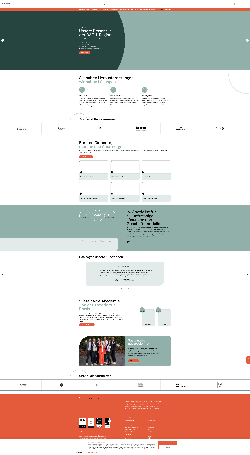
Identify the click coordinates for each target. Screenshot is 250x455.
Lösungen (103, 4)
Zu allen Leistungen (86, 157)
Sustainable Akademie (87, 325)
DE (229, 4)
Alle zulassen (168, 442)
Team (149, 429)
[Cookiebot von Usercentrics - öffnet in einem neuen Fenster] (79, 452)
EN (231, 4)
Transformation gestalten (150, 177)
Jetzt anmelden (167, 9)
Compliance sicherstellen (150, 198)
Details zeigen (91, 452)
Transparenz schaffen (86, 177)
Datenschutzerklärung (137, 448)
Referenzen (111, 4)
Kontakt (147, 4)
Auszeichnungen (151, 427)
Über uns (119, 4)
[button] (2, 40)
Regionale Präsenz (151, 420)
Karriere (149, 422)
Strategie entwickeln (117, 177)
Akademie (127, 4)
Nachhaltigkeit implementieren (89, 198)
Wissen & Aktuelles (137, 4)
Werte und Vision (151, 425)
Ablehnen (168, 447)
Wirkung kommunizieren (118, 198)
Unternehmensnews (152, 431)
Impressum (147, 448)
